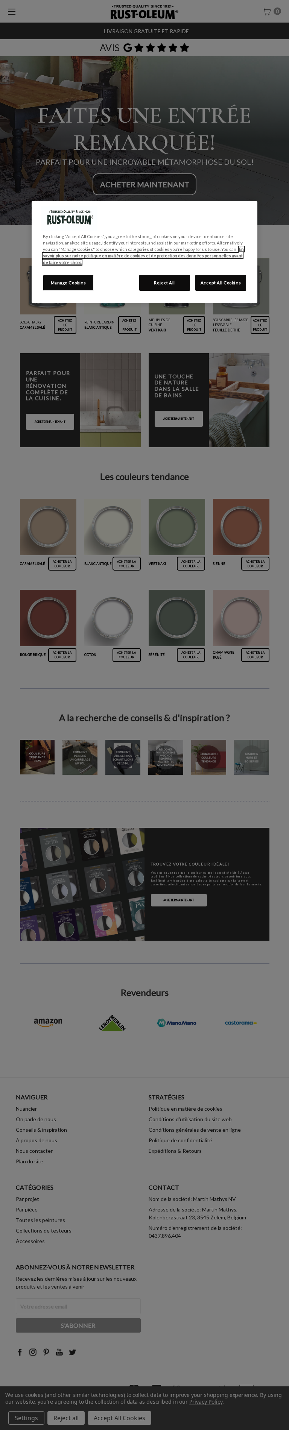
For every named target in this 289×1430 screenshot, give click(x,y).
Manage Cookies (68, 282)
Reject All (164, 282)
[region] (144, 251)
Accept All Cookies (221, 282)
